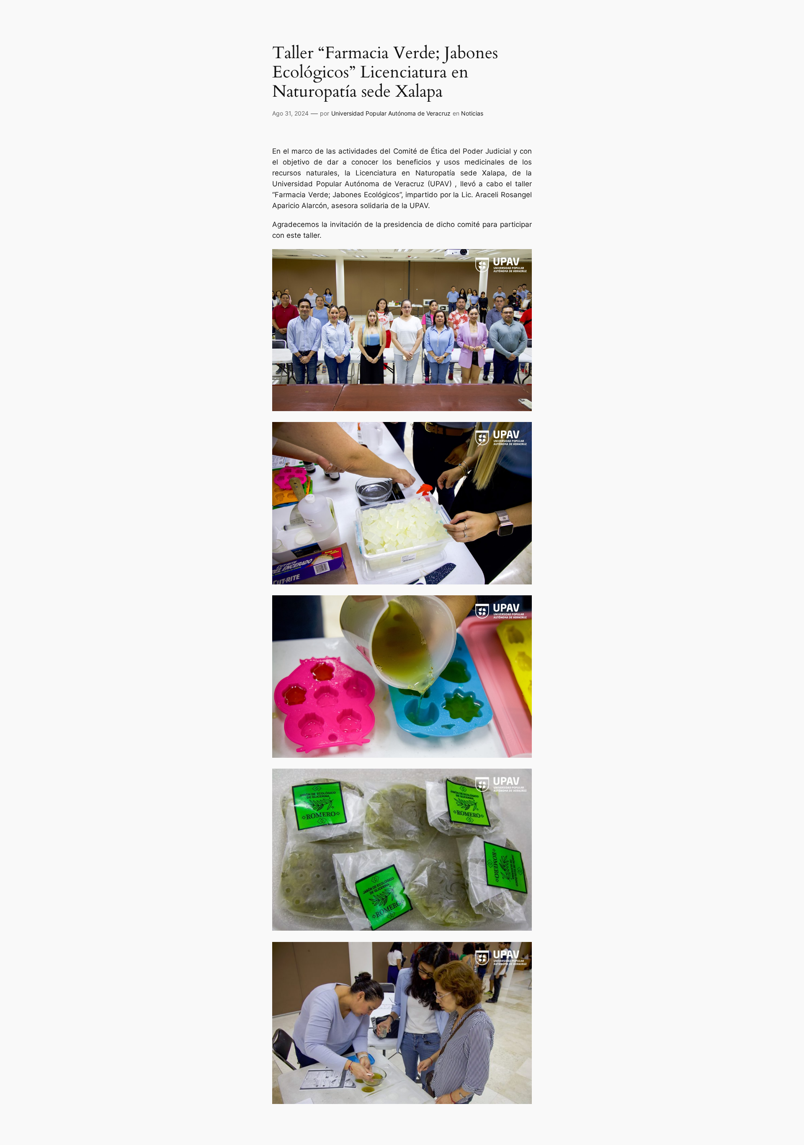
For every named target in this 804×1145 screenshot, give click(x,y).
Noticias (472, 113)
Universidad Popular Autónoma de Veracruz (391, 113)
